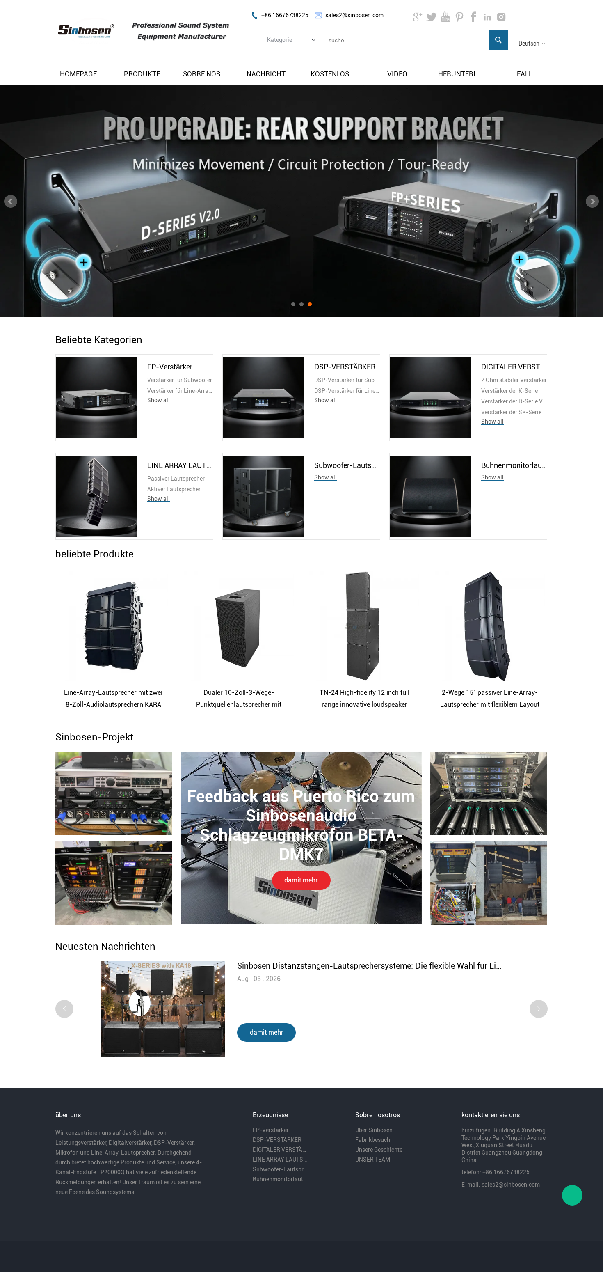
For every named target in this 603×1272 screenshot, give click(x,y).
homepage (78, 74)
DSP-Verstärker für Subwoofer (347, 380)
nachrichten (269, 74)
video (397, 74)
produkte (142, 74)
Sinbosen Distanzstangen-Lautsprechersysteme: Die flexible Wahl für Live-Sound (369, 966)
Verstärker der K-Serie (509, 390)
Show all (158, 400)
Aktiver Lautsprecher (174, 489)
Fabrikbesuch (372, 1140)
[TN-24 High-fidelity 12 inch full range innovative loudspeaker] (364, 626)
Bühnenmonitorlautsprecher (514, 465)
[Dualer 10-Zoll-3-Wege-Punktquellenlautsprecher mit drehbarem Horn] (239, 626)
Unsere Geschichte (378, 1149)
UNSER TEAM (372, 1159)
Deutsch (528, 43)
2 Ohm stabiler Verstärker (514, 380)
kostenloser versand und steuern (333, 74)
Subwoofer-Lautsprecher (347, 465)
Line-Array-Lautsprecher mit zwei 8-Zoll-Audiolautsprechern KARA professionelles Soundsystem (113, 699)
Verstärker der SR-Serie (511, 412)
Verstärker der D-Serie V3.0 (514, 401)
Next (592, 201)
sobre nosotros (206, 74)
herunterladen (461, 74)
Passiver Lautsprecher (176, 478)
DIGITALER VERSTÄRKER (514, 366)
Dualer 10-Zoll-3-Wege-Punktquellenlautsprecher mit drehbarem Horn (238, 699)
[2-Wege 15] (490, 626)
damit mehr (301, 880)
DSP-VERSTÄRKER (344, 366)
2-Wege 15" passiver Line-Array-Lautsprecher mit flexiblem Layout (489, 698)
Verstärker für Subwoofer (179, 380)
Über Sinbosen (374, 1130)
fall (524, 74)
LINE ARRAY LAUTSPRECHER (180, 465)
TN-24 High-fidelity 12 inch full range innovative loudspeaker (364, 698)
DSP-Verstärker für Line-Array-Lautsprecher (347, 390)
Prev (10, 201)
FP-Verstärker (169, 366)
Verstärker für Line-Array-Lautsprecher (180, 390)
